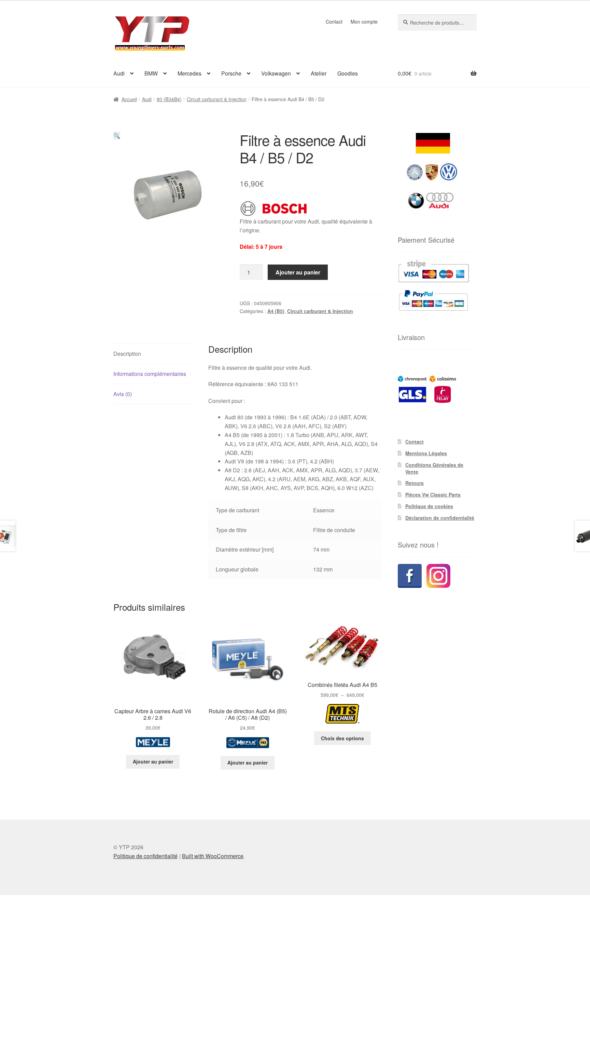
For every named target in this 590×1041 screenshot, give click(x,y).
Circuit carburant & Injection (217, 99)
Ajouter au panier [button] (153, 761)
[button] (116, 135)
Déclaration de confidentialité (439, 517)
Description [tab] (127, 353)
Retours (414, 482)
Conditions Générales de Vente (434, 468)
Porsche (231, 73)
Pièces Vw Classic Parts (433, 494)
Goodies (347, 73)
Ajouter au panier (298, 272)
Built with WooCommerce (212, 856)
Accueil (129, 99)
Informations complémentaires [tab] (149, 374)
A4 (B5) (275, 311)
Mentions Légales (426, 453)
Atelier (318, 73)
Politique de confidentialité (145, 856)
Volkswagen (276, 73)
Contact (334, 21)
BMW (151, 73)
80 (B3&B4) (169, 99)
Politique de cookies (429, 506)
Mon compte (364, 21)
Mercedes (189, 73)
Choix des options (342, 738)
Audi (119, 73)
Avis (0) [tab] (122, 394)
